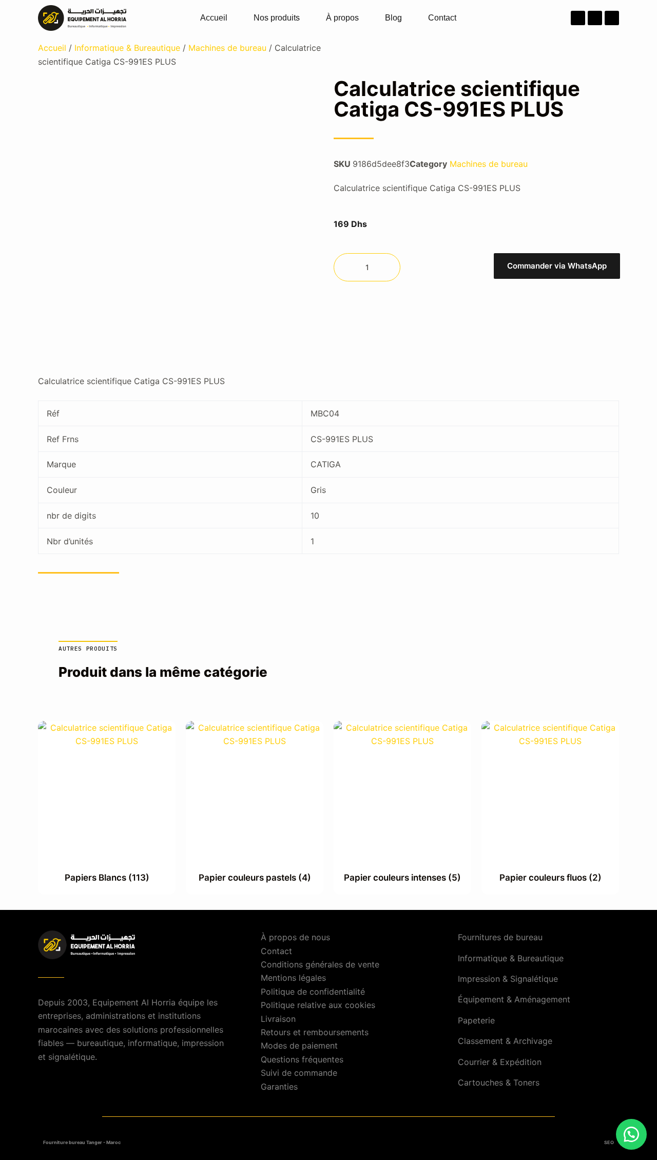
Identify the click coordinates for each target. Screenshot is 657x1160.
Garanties (279, 1086)
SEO (609, 1142)
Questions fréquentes (302, 1059)
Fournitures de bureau (500, 937)
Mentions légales (293, 978)
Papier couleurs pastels (255, 877)
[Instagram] (595, 18)
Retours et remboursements (315, 1032)
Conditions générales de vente (320, 964)
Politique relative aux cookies (318, 1005)
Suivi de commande (299, 1073)
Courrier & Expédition (500, 1062)
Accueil (213, 17)
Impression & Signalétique (508, 979)
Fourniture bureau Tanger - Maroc (82, 1142)
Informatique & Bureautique (127, 48)
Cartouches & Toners (498, 1082)
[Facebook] (578, 18)
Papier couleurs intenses (402, 877)
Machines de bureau (227, 48)
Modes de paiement (299, 1045)
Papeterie (476, 1020)
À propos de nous (295, 937)
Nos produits (277, 17)
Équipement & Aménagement (514, 999)
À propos (342, 17)
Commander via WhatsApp (557, 266)
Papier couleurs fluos (550, 877)
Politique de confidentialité (313, 991)
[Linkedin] (612, 18)
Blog (393, 17)
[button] (556, 267)
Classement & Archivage (505, 1041)
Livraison (278, 1019)
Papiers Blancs (107, 877)
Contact (442, 17)
